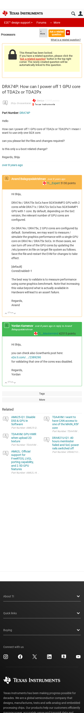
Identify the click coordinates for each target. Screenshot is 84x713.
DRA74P (25, 112)
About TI (8, 596)
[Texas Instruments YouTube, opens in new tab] (78, 658)
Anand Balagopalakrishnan (28, 178)
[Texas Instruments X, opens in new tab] (34, 658)
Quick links (10, 613)
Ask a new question (68, 32)
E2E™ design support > (18, 22)
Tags (42, 393)
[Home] (22, 13)
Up (6, 313)
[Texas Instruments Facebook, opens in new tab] (20, 658)
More (57, 22)
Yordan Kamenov (22, 325)
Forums (41, 22)
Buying (7, 630)
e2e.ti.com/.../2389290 (26, 357)
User (80, 13)
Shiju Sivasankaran (21, 103)
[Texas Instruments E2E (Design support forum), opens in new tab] (63, 658)
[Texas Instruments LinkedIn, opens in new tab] (49, 658)
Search (73, 13)
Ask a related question (57, 33)
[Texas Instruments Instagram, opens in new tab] (5, 658)
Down (15, 313)
